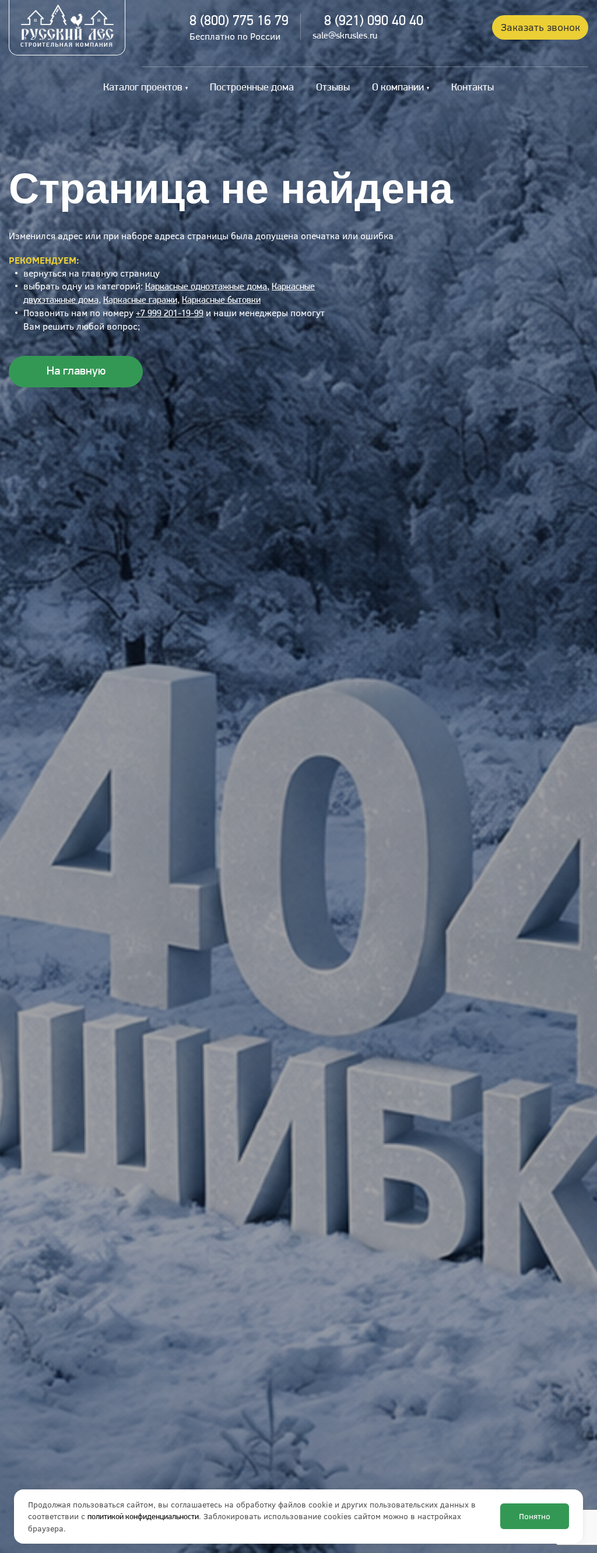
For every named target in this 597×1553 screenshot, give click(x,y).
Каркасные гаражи (140, 300)
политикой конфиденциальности (143, 1517)
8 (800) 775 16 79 (239, 22)
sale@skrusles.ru (344, 36)
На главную (76, 371)
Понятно (534, 1516)
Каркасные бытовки (221, 300)
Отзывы (333, 88)
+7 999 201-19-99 (169, 314)
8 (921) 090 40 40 (373, 22)
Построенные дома (252, 88)
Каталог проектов (142, 88)
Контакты (472, 88)
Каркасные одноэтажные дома (206, 287)
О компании (398, 88)
